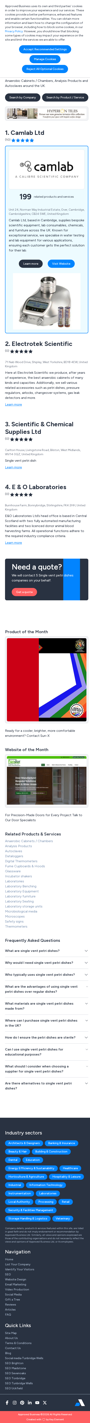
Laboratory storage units (23, 906)
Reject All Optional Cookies (45, 69)
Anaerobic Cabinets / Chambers (29, 841)
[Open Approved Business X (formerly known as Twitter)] (45, 1403)
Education (33, 1160)
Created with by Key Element (45, 1419)
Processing (45, 1202)
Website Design (15, 1279)
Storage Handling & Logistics (27, 1218)
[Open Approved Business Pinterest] (22, 1403)
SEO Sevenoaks (15, 1373)
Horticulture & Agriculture (26, 1176)
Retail (65, 1202)
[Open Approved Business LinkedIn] (30, 1403)
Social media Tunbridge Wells (24, 1358)
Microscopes (15, 916)
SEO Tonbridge (15, 1378)
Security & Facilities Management (30, 1210)
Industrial (14, 1185)
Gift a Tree (12, 1299)
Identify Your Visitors (19, 1269)
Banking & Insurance (61, 1143)
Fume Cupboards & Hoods (25, 866)
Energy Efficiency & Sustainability (31, 1168)
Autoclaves (13, 851)
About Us (11, 1338)
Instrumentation (19, 1193)
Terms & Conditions (18, 1343)
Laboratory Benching (20, 886)
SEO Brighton (14, 1363)
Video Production (17, 1289)
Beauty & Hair (17, 1151)
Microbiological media (21, 911)
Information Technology (46, 1185)
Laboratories (14, 881)
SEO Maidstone (15, 1368)
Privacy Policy (14, 31)
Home (9, 1259)
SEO (8, 1274)
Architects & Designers (24, 1143)
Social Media (13, 1294)
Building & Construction (51, 1151)
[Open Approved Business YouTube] (37, 1403)
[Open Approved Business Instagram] (15, 1403)
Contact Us (13, 1348)
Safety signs (14, 921)
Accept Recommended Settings (45, 49)
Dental (12, 1160)
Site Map (11, 1333)
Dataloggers (14, 856)
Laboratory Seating (19, 901)
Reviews (10, 1304)
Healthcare (70, 1168)
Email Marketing (15, 1284)
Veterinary (63, 1218)
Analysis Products (18, 846)
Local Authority (19, 1202)
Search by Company (22, 97)
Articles (10, 1309)
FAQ (8, 1314)
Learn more (30, 264)
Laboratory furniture (20, 896)
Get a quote (24, 592)
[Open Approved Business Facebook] (7, 1403)
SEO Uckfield (14, 1388)
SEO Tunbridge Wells (19, 1383)
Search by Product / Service (65, 97)
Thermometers (16, 926)
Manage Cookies (45, 59)
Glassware (13, 871)
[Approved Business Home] (80, 1402)
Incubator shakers (18, 876)
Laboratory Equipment (22, 891)
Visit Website (61, 264)
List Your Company (18, 1264)
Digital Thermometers (21, 861)
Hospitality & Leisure (66, 1176)
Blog (8, 1353)
